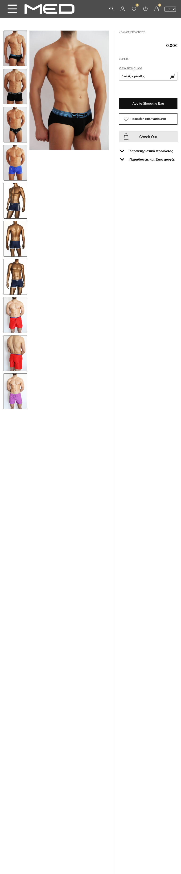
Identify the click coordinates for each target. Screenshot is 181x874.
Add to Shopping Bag (148, 103)
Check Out (148, 136)
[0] (134, 9)
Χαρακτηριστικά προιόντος (151, 151)
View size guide (130, 68)
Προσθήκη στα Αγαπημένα (148, 119)
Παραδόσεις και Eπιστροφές (152, 159)
